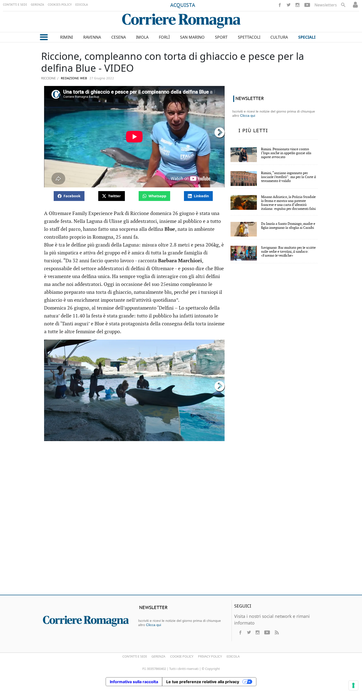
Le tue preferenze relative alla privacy (202, 681)
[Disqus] (181, 519)
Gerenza (158, 656)
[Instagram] (297, 4)
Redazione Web (73, 78)
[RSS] (276, 632)
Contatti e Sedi (134, 656)
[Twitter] (288, 4)
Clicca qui (247, 115)
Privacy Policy (210, 656)
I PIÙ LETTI (253, 130)
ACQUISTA (182, 5)
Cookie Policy (181, 656)
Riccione (48, 78)
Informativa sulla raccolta (134, 681)
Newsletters (325, 5)
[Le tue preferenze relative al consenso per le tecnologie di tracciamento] (353, 685)
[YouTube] (307, 4)
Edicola (233, 656)
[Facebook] (279, 4)
